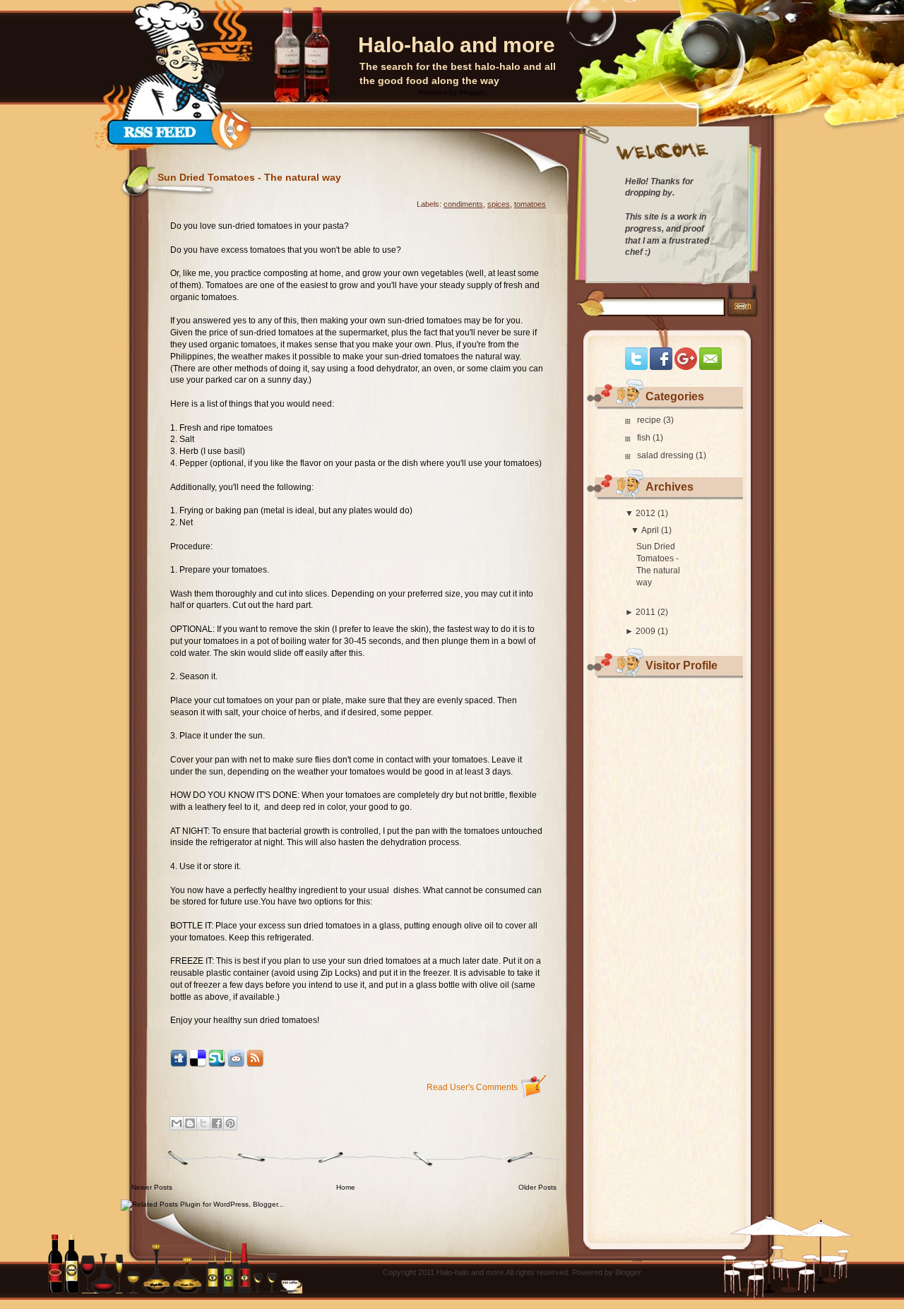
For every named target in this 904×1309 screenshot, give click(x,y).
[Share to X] (203, 1123)
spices (498, 204)
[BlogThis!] (190, 1123)
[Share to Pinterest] (230, 1123)
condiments (463, 204)
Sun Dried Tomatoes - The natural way (249, 177)
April (650, 530)
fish (645, 438)
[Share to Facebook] (217, 1123)
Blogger (471, 92)
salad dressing (666, 455)
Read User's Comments (483, 1087)
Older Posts (537, 1187)
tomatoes (530, 204)
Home (345, 1187)
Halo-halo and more (456, 44)
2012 (645, 513)
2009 (645, 631)
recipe (650, 420)
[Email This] (177, 1123)
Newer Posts (151, 1187)
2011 (645, 612)
